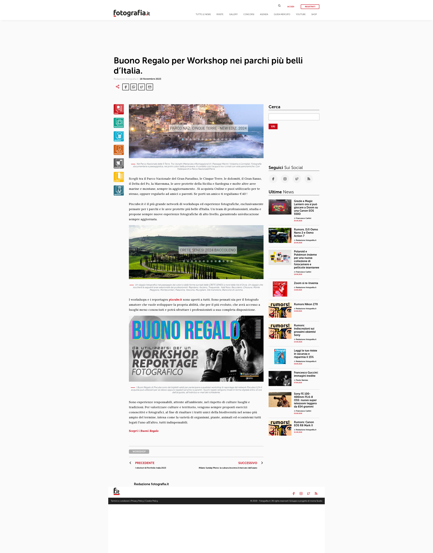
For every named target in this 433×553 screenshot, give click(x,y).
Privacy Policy (137, 501)
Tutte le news (203, 14)
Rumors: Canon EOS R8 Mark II (304, 424)
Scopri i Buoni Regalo (143, 431)
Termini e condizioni (120, 501)
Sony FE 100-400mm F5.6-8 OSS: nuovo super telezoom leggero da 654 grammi (305, 400)
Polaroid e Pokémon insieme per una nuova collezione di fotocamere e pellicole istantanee (306, 259)
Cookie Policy (151, 501)
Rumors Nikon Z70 (306, 304)
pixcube (174, 299)
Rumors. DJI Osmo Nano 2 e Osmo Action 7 (306, 233)
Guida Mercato (282, 14)
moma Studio (316, 501)
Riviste (219, 14)
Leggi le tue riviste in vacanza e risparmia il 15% (305, 354)
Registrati (310, 7)
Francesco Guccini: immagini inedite (306, 374)
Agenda (264, 14)
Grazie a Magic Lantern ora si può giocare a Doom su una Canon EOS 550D (306, 207)
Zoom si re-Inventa (306, 283)
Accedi (290, 7)
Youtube (301, 14)
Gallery (233, 14)
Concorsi (248, 14)
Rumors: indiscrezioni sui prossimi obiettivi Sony (305, 330)
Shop (314, 14)
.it (180, 299)
